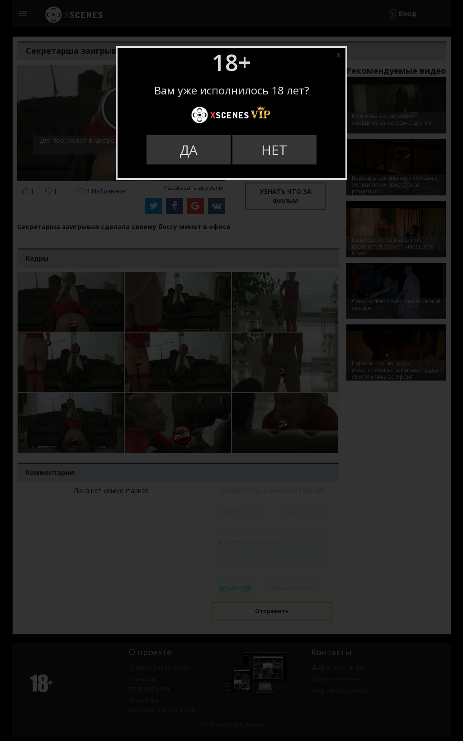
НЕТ (274, 150)
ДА (189, 150)
